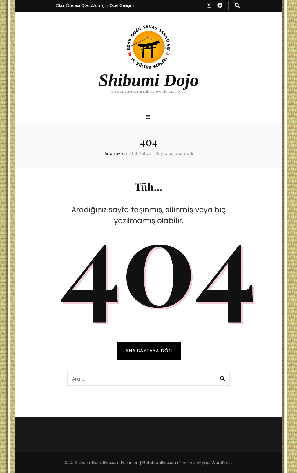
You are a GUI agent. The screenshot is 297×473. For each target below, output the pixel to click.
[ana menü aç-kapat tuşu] (148, 117)
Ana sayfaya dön (148, 350)
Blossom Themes (178, 462)
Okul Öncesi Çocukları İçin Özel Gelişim (95, 5)
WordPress (222, 462)
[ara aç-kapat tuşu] (237, 5)
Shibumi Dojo (149, 80)
